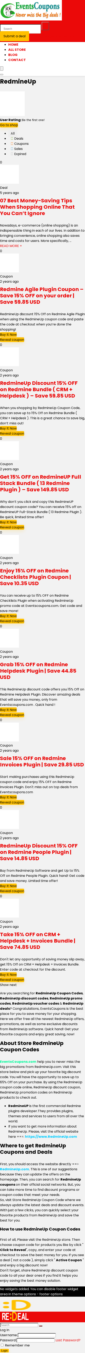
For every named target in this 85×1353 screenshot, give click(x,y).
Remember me (17, 1345)
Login (4, 1350)
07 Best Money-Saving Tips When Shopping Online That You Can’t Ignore (37, 207)
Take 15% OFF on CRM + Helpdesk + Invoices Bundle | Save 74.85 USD (37, 941)
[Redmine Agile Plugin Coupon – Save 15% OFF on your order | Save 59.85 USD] (9, 271)
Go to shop (9, 125)
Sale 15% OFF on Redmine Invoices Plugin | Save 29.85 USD (42, 761)
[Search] (45, 26)
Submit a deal (15, 36)
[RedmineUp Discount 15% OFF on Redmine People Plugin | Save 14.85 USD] (9, 827)
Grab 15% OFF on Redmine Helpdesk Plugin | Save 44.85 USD (38, 671)
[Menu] (1, 68)
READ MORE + (11, 246)
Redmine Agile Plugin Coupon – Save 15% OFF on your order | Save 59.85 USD (42, 296)
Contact (17, 60)
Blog (13, 54)
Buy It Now (8, 334)
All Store (17, 49)
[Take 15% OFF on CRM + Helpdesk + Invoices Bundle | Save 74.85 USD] (9, 916)
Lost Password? (67, 1340)
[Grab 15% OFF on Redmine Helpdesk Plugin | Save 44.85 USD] (9, 646)
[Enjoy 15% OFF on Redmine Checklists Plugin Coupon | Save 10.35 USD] (9, 552)
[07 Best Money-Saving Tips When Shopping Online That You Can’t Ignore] (9, 182)
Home (13, 44)
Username (8, 1335)
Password (8, 1340)
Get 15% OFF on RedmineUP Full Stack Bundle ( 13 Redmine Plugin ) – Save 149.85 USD (40, 483)
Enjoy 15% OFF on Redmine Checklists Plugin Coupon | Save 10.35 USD (35, 577)
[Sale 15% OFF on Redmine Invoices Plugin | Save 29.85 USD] (9, 740)
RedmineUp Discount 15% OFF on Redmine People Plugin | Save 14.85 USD (39, 852)
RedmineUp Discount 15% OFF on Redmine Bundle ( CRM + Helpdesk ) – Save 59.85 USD (39, 389)
